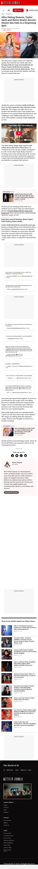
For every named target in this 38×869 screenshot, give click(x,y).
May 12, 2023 (24, 289)
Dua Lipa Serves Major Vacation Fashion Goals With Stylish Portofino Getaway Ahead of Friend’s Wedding (24, 688)
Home (2, 14)
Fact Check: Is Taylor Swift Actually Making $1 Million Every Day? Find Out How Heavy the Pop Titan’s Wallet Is (25, 712)
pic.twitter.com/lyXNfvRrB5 (12, 363)
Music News (9, 14)
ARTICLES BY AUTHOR (11, 492)
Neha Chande (7, 30)
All (9, 10)
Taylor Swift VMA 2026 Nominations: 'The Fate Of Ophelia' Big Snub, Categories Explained (25, 723)
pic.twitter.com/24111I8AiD (25, 375)
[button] (37, 57)
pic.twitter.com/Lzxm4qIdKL (24, 336)
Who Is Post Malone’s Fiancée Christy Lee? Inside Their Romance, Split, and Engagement (25, 627)
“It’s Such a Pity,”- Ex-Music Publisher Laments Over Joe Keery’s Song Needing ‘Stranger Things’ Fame (24, 640)
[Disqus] (19, 565)
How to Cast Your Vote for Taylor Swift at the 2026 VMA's (24, 698)
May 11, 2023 (26, 328)
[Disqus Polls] (19, 519)
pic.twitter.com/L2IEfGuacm (12, 287)
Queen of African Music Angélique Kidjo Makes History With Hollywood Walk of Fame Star (25, 663)
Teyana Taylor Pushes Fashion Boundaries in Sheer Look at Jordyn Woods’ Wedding (25, 651)
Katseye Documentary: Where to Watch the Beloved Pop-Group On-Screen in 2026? (25, 675)
